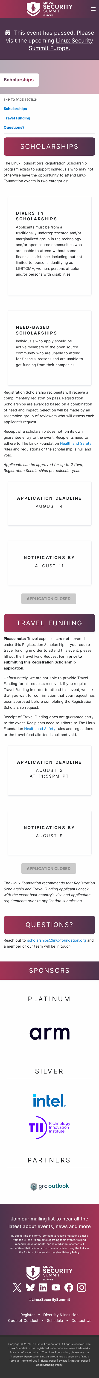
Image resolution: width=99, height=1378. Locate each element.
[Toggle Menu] (93, 9)
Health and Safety (75, 443)
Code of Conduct (23, 1320)
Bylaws (63, 1360)
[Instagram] (81, 1287)
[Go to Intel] (49, 1101)
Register (27, 1314)
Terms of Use (29, 1360)
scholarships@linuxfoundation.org (56, 940)
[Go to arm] (49, 1034)
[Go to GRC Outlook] (49, 1188)
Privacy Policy (70, 1252)
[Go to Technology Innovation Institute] (49, 1129)
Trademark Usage (21, 1356)
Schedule (55, 1320)
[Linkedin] (43, 1287)
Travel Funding (17, 118)
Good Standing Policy (49, 1364)
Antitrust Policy (79, 1360)
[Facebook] (68, 1287)
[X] (17, 1287)
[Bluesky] (30, 1287)
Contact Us (81, 1320)
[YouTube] (56, 1287)
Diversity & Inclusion (61, 1314)
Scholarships (15, 108)
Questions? (14, 127)
